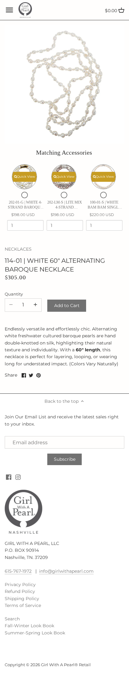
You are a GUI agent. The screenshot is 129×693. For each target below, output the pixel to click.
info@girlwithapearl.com (66, 571)
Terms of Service (23, 605)
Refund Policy (20, 591)
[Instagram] (18, 477)
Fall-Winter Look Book (29, 625)
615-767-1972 (18, 571)
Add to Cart (67, 305)
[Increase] (35, 305)
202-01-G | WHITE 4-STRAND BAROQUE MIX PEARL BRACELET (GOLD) (25, 205)
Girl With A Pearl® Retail (66, 664)
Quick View (26, 177)
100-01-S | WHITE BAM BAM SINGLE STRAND (104, 205)
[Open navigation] (9, 10)
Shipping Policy (22, 598)
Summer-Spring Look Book (35, 633)
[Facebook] (8, 477)
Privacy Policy (20, 584)
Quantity (14, 294)
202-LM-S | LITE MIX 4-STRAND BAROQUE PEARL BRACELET (64, 205)
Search (12, 619)
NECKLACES (18, 249)
